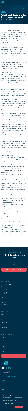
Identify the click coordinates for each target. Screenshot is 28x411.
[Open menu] (25, 2)
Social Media (4, 322)
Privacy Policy (4, 300)
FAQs (2, 298)
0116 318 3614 (6, 287)
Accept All (19, 407)
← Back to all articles (6, 242)
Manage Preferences (8, 407)
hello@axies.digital (7, 284)
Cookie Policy (4, 302)
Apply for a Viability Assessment (14, 269)
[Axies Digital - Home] (2, 2)
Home (2, 8)
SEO (2, 314)
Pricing (4, 385)
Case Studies (4, 387)
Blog (6, 8)
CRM (2, 330)
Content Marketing (5, 319)
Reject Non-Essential (8, 403)
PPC (2, 317)
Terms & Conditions (5, 304)
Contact (4, 389)
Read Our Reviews (5, 307)
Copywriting (4, 327)
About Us (4, 382)
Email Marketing (4, 325)
